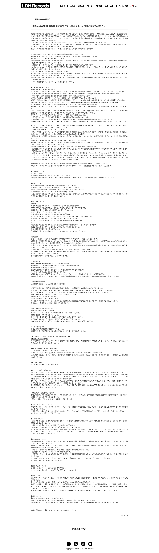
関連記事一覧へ (79, 529)
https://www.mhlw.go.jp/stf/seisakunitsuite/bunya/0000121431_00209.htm (92, 102)
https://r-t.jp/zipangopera (39, 339)
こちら (60, 82)
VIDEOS (81, 6)
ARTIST (90, 6)
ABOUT (99, 6)
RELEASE (71, 6)
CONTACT (109, 6)
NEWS (62, 6)
